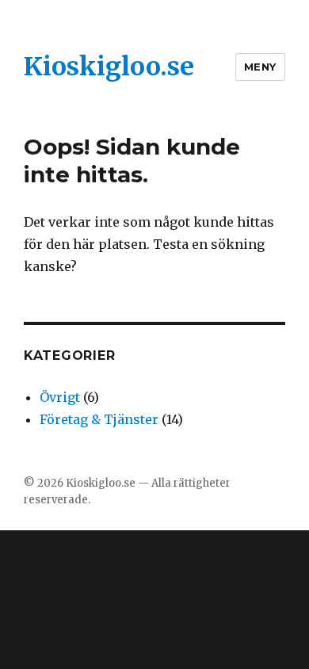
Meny (260, 66)
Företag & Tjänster (99, 419)
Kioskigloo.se (109, 66)
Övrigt (60, 397)
